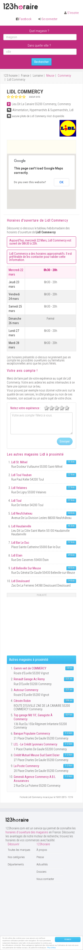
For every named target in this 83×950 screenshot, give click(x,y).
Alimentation (20, 110)
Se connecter (49, 19)
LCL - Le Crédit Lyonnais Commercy (35, 744)
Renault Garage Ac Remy (29, 679)
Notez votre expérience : (25, 408)
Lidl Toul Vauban (21, 475)
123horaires (20, 6)
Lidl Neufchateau (21, 513)
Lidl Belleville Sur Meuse (26, 568)
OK (61, 182)
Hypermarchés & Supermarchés (49, 110)
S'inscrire (73, 13)
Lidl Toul (16, 500)
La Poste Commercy (26, 766)
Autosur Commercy (26, 690)
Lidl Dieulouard (20, 581)
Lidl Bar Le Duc (20, 542)
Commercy (64, 75)
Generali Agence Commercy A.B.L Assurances (35, 779)
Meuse (50, 75)
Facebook (25, 19)
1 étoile (48, 407)
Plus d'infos (51, 947)
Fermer (67, 939)
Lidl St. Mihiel (19, 462)
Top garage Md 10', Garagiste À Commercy (33, 717)
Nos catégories (16, 857)
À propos (42, 849)
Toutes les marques (19, 849)
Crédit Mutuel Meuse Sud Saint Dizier (37, 755)
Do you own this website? (30, 182)
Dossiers (41, 871)
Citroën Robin (22, 701)
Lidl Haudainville (21, 526)
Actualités (42, 864)
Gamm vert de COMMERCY (30, 668)
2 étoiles (53, 407)
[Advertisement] (45, 146)
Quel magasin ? (39, 31)
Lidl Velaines (19, 487)
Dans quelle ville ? (39, 46)
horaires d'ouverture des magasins (27, 832)
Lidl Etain (16, 555)
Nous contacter (45, 879)
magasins (34, 454)
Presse (40, 857)
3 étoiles (58, 407)
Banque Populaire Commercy (32, 733)
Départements (16, 864)
